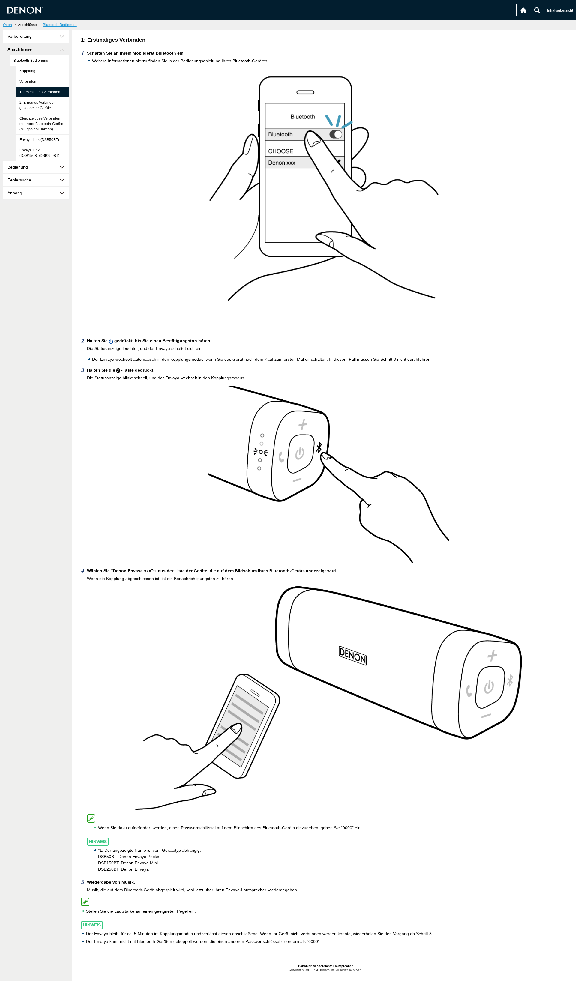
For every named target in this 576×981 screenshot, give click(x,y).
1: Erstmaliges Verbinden (40, 92)
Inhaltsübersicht (560, 10)
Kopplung (27, 71)
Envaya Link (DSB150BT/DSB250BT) (39, 153)
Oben (7, 25)
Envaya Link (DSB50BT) (39, 140)
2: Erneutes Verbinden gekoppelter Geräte (38, 105)
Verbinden (28, 81)
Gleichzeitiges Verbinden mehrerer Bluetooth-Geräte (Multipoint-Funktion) (41, 123)
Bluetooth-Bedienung (60, 25)
